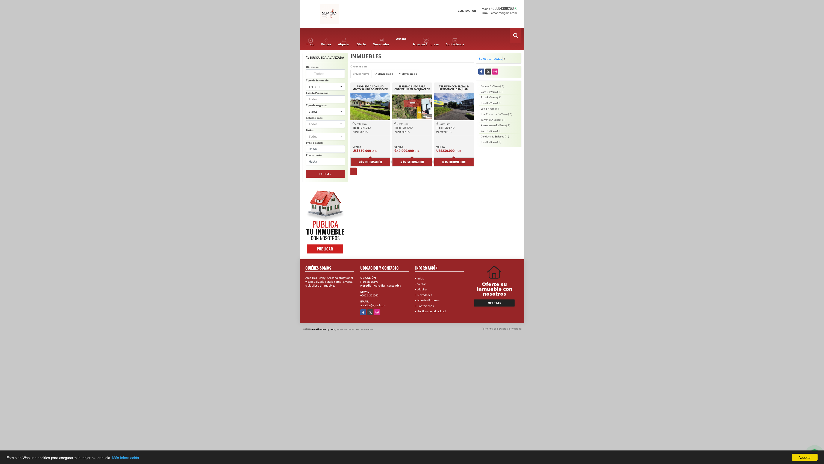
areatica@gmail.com (373, 305)
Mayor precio (409, 74)
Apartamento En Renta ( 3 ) (495, 125)
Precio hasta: (314, 155)
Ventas (421, 284)
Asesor (401, 39)
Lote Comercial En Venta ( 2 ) (496, 114)
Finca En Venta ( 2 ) (491, 97)
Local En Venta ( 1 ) (491, 103)
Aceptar (804, 457)
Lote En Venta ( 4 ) (490, 108)
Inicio (420, 278)
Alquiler (422, 289)
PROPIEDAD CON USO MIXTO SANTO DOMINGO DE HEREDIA (370, 88)
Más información (125, 457)
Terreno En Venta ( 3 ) (492, 120)
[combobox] (325, 86)
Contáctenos (425, 306)
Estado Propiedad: (317, 93)
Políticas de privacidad (431, 311)
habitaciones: (314, 118)
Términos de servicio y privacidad (501, 328)
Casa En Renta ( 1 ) (491, 131)
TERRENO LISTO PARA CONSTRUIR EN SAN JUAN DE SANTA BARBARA (412, 88)
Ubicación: (312, 67)
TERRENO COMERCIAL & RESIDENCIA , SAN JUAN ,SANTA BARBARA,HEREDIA (454, 88)
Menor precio (385, 74)
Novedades (424, 295)
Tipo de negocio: (316, 105)
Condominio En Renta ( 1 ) (495, 136)
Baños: (310, 130)
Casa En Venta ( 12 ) (492, 92)
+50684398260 (502, 8)
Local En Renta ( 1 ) (491, 142)
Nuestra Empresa (428, 300)
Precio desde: (314, 143)
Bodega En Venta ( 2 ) (492, 86)
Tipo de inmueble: (317, 80)
